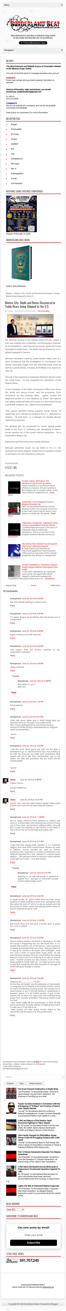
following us (48, 1287)
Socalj (14, 178)
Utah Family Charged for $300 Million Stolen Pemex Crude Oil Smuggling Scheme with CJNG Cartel (39, 1137)
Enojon (14, 139)
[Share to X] (12, 467)
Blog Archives (35, 1083)
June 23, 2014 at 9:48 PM (40, 681)
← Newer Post (10, 585)
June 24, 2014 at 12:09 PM (33, 920)
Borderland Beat (31, 1304)
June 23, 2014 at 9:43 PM (32, 746)
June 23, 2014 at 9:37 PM (32, 717)
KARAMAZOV (17, 159)
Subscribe (33, 1242)
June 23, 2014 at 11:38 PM (33, 817)
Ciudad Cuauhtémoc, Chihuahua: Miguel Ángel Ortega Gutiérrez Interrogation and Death (40, 567)
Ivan (13, 154)
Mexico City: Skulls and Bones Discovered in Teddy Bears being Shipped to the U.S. (30, 304)
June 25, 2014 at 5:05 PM (32, 938)
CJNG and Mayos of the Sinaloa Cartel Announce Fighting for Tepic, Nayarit (35, 1121)
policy (13, 112)
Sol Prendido (16, 183)
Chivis (12, 779)
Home (8, 293)
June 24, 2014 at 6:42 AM (33, 896)
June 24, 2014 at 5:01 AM (33, 841)
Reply (12, 605)
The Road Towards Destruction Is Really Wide (38, 1089)
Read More (13, 537)
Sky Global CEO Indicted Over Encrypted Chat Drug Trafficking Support (39, 545)
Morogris (15, 164)
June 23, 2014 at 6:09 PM (32, 631)
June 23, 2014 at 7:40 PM (32, 702)
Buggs (14, 124)
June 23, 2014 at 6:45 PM (32, 663)
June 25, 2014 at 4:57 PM (40, 873)
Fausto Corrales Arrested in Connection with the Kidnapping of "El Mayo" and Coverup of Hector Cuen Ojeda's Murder (39, 1106)
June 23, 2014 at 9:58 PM (30, 779)
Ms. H (13, 168)
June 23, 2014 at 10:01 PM (31, 800)
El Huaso (15, 134)
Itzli (12, 149)
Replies (16, 676)
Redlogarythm (17, 173)
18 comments (43, 311)
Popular (10, 1083)
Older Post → (56, 585)
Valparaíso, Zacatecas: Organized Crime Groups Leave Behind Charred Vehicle (39, 524)
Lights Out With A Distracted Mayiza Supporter (38, 1186)
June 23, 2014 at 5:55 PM (32, 613)
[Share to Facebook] (15, 467)
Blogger (54, 1304)
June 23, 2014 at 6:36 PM (32, 646)
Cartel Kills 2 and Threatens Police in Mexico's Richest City (38, 503)
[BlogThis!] (9, 467)
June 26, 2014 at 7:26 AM (33, 978)
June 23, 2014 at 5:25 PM (32, 598)
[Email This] (6, 467)
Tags (21, 1083)
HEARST (14, 144)
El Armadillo (16, 129)
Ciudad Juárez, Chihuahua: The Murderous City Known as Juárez (36, 482)
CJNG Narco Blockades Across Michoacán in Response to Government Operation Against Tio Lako (39, 1169)
